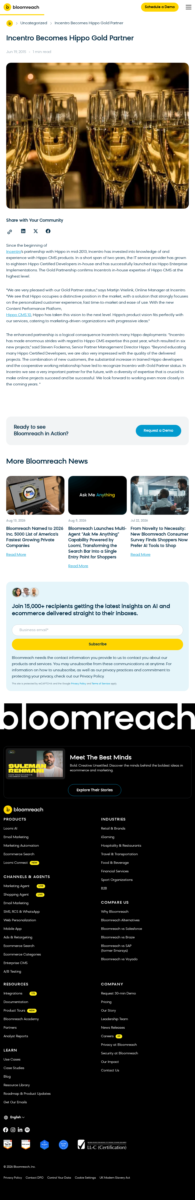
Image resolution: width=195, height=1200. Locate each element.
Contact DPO (35, 1177)
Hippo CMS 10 (18, 315)
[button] (23, 231)
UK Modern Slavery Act (115, 1177)
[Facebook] (6, 1130)
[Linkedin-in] (20, 1130)
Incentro (13, 252)
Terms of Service (101, 683)
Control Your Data (59, 1177)
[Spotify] (27, 1130)
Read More (16, 555)
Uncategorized (33, 23)
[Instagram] (13, 1130)
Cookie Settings (85, 1177)
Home (9, 23)
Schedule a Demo (160, 7)
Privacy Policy (78, 683)
